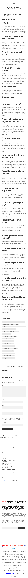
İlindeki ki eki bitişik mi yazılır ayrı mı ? (8, 457)
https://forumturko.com (6, 435)
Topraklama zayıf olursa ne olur (8, 355)
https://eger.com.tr (4, 437)
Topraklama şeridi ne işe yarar (8, 353)
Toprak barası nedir (6, 333)
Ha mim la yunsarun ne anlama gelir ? (8, 469)
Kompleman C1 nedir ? (6, 450)
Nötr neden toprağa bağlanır (19, 326)
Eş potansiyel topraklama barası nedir (17, 321)
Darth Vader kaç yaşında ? (6, 463)
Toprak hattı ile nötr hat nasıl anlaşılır (9, 336)
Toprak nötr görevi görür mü (8, 338)
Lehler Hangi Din (6, 370)
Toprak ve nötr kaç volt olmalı (8, 341)
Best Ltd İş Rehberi (14, 8)
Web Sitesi (4, 411)
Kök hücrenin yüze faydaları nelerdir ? (8, 460)
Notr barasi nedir (6, 324)
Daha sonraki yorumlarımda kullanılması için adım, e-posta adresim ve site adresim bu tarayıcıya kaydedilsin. (12, 419)
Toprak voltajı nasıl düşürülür (8, 343)
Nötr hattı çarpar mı (14, 324)
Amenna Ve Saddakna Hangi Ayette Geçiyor (13, 366)
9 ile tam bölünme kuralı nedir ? (7, 454)
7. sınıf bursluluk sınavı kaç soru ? (8, 472)
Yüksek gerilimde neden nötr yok (9, 358)
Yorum (3, 385)
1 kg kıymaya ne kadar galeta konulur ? (9, 475)
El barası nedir (5, 321)
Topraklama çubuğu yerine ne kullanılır (10, 348)
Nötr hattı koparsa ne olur (7, 326)
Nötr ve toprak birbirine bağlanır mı (9, 329)
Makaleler (7, 318)
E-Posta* (3, 405)
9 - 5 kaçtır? (4, 422)
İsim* (3, 399)
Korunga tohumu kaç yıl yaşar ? (7, 466)
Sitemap (11, 437)
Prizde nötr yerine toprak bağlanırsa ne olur (11, 331)
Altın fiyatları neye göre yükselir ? (8, 447)
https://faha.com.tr (16, 435)
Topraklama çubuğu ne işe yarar (8, 346)
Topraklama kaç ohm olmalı (8, 350)
